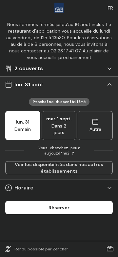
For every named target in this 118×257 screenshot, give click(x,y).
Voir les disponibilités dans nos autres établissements (59, 167)
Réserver (59, 208)
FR (110, 8)
